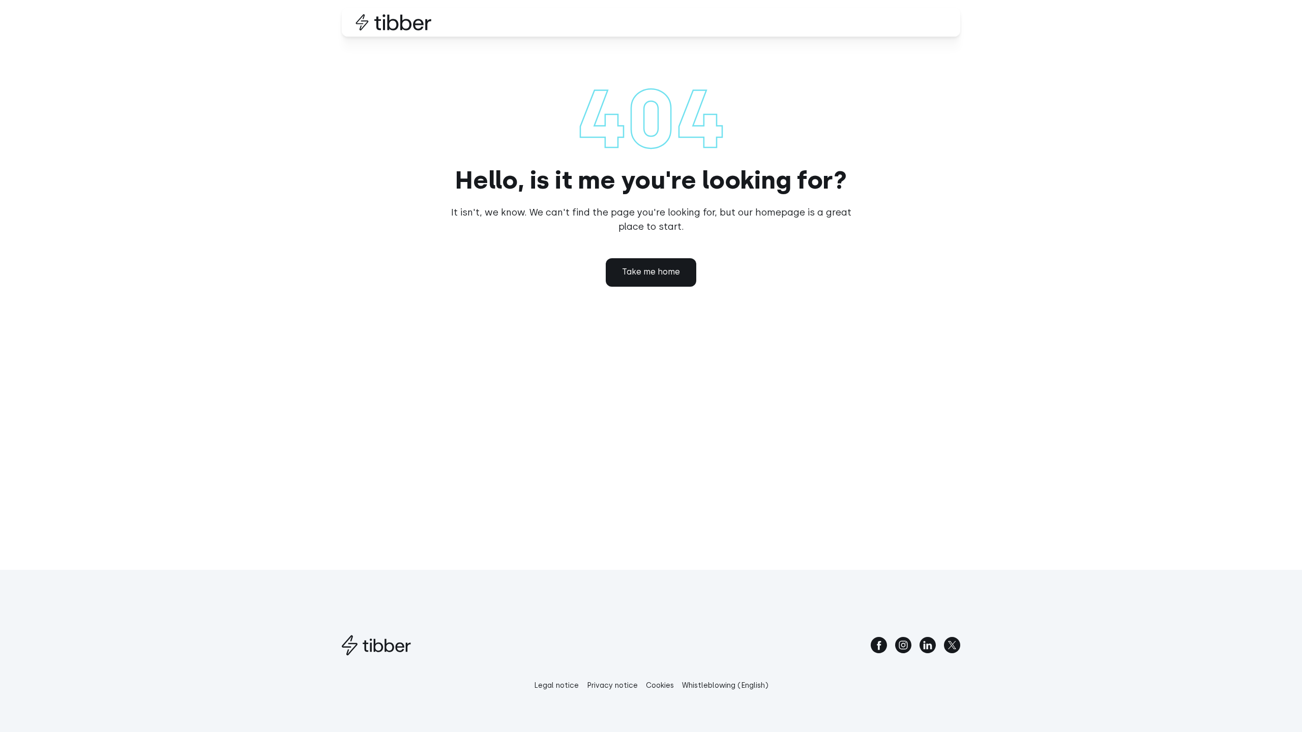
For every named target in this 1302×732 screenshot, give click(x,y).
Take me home (651, 272)
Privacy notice (612, 685)
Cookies (660, 685)
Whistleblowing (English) (725, 685)
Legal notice (556, 685)
